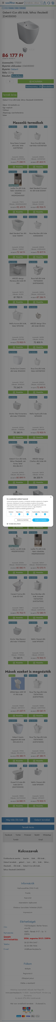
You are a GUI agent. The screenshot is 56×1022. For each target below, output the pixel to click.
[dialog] (28, 511)
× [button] (50, 497)
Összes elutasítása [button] (23, 520)
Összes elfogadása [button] (40, 520)
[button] (14, 524)
